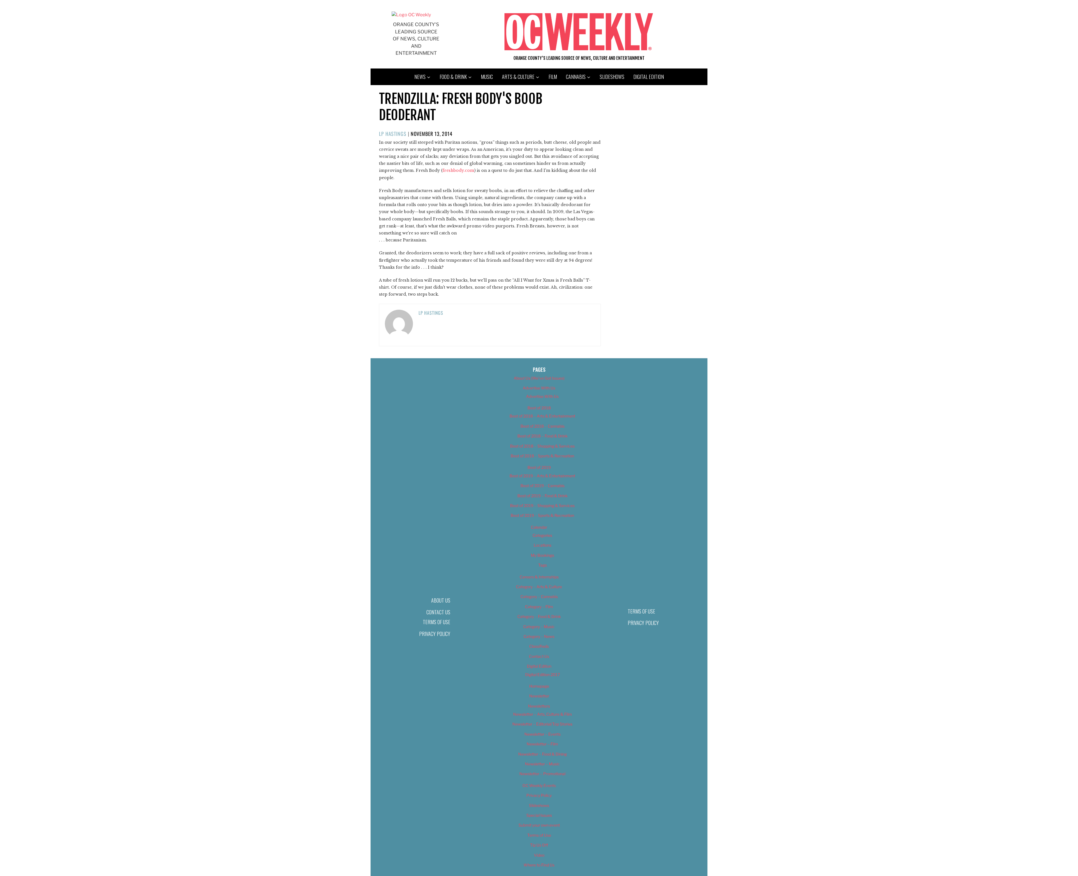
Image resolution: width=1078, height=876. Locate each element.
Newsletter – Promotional (542, 773)
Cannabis (576, 76)
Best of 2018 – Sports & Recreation (542, 455)
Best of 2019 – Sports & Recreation (542, 515)
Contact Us (438, 612)
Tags (542, 565)
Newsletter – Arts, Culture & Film (542, 714)
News (420, 76)
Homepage (539, 686)
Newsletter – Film (542, 744)
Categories (542, 535)
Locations (542, 545)
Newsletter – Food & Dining (542, 754)
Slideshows (612, 76)
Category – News (539, 636)
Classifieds (539, 646)
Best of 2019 (539, 467)
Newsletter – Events (542, 734)
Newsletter (539, 696)
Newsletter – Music (542, 763)
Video (539, 855)
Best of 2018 (539, 407)
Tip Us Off (539, 845)
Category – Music (539, 626)
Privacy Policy (434, 633)
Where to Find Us (539, 865)
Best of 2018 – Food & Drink (542, 436)
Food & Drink (453, 76)
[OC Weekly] (411, 14)
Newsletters (539, 706)
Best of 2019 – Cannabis (542, 485)
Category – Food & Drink (539, 616)
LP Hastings (392, 133)
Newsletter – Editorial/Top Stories (542, 724)
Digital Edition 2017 (542, 674)
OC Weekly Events (539, 785)
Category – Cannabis (539, 596)
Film (553, 76)
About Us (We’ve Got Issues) (539, 378)
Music (487, 76)
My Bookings (542, 555)
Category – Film (539, 606)
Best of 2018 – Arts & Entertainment (542, 416)
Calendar (539, 527)
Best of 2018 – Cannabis (542, 426)
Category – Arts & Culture (539, 586)
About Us (440, 600)
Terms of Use (436, 622)
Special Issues (539, 815)
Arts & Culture (518, 76)
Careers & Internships (539, 576)
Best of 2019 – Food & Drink (542, 495)
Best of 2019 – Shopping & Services (542, 505)
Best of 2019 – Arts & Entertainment (542, 475)
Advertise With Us (539, 387)
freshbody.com (458, 170)
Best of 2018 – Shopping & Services (542, 446)
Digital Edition (648, 76)
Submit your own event (539, 825)
